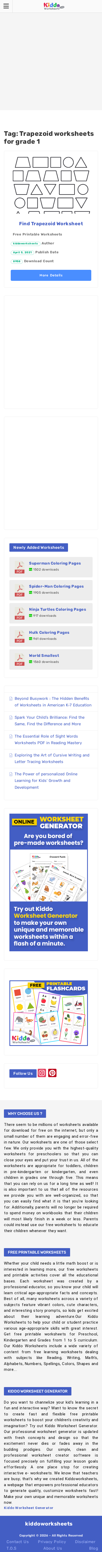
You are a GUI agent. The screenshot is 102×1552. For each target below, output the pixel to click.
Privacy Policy (52, 1541)
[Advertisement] (51, 55)
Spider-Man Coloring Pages (56, 586)
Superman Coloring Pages (55, 563)
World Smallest (44, 655)
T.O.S (11, 1548)
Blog (93, 1548)
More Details (51, 275)
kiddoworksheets (25, 243)
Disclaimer (85, 1541)
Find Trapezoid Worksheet (51, 224)
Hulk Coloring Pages (49, 632)
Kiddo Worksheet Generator (29, 1508)
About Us (52, 1548)
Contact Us (18, 1541)
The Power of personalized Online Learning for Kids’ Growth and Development (46, 781)
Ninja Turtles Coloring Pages (57, 609)
